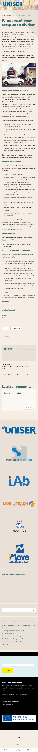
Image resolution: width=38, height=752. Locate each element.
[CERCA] (33, 610)
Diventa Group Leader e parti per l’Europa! (14, 639)
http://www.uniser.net (8, 306)
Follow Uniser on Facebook (13, 575)
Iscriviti (7, 670)
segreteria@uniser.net (8, 310)
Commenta (28, 407)
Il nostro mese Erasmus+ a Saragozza (13, 636)
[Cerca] (19, 610)
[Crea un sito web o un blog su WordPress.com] (18, 745)
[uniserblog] (19, 5)
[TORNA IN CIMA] (19, 738)
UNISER (23, 15)
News (28, 15)
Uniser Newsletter (10, 661)
